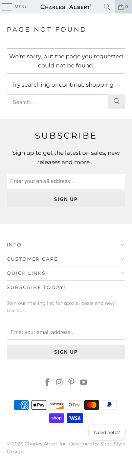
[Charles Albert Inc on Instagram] (59, 383)
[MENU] (3, 6)
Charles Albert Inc (46, 444)
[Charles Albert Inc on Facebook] (48, 383)
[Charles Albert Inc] (66, 6)
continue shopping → (90, 84)
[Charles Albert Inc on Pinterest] (72, 383)
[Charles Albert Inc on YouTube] (84, 383)
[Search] (107, 6)
